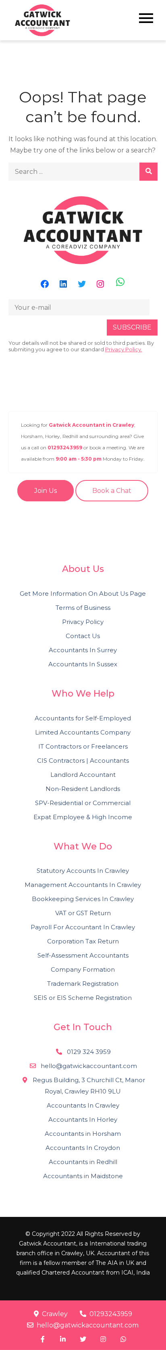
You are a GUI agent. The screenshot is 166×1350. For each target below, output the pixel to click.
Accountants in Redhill (83, 1162)
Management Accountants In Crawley (83, 885)
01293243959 (110, 1314)
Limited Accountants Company (83, 732)
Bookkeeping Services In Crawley (83, 899)
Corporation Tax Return (83, 941)
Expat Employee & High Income (82, 817)
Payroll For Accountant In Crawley (83, 927)
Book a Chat (111, 491)
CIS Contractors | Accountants (83, 760)
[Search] (148, 172)
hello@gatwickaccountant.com (88, 1325)
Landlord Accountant (83, 774)
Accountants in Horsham (83, 1133)
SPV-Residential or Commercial (83, 803)
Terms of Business (83, 607)
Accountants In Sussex (82, 664)
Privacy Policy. (123, 349)
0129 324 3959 (88, 1052)
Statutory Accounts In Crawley (83, 870)
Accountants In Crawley (83, 1105)
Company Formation (83, 969)
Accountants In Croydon (83, 1148)
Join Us (45, 491)
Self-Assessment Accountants (83, 955)
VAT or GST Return (83, 913)
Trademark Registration (82, 983)
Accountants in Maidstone (83, 1176)
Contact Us (83, 636)
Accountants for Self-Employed (83, 718)
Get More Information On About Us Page (83, 593)
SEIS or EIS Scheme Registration (83, 998)
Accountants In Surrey (83, 650)
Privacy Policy (83, 622)
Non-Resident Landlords (83, 789)
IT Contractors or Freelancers (83, 746)
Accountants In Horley (82, 1119)
